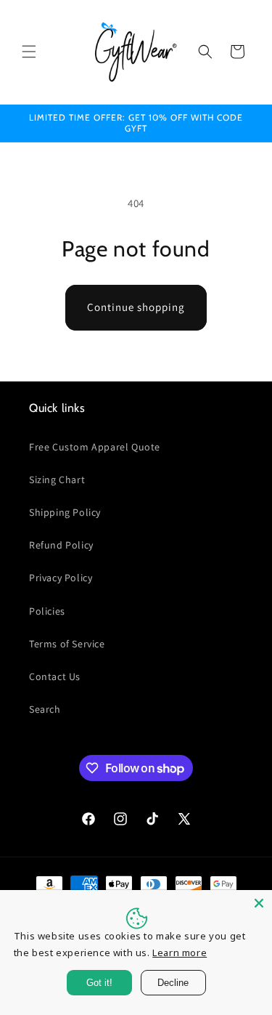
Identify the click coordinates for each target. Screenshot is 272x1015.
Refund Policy (61, 544)
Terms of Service (67, 643)
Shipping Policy (65, 512)
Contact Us (55, 676)
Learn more (179, 952)
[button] (29, 52)
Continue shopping (136, 307)
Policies (47, 611)
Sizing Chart (57, 479)
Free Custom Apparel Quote (94, 446)
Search (45, 709)
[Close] (259, 903)
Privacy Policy (60, 577)
